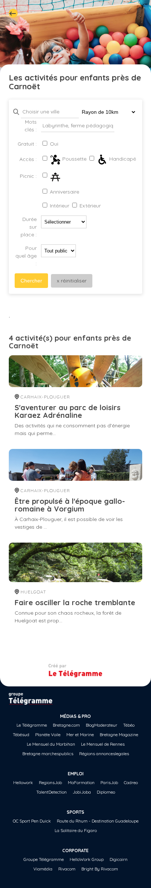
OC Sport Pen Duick (32, 821)
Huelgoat (32, 592)
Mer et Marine (80, 734)
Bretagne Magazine (119, 734)
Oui (53, 143)
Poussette (73, 159)
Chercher (31, 281)
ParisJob (109, 782)
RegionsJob (50, 782)
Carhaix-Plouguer (44, 397)
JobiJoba (82, 792)
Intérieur (58, 205)
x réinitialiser (71, 280)
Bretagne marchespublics (47, 753)
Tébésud (21, 734)
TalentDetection (51, 792)
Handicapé (122, 159)
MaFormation (81, 782)
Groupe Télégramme (43, 859)
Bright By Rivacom (99, 869)
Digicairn (119, 859)
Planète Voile (47, 734)
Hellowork (23, 782)
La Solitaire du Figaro (76, 830)
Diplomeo (106, 792)
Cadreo (131, 782)
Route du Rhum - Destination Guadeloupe (98, 821)
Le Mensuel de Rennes (103, 744)
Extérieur (89, 205)
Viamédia (42, 869)
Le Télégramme (31, 725)
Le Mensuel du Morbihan (51, 744)
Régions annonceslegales (104, 753)
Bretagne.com (66, 725)
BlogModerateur (101, 725)
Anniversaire (63, 191)
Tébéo (129, 725)
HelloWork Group (87, 859)
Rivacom (67, 869)
